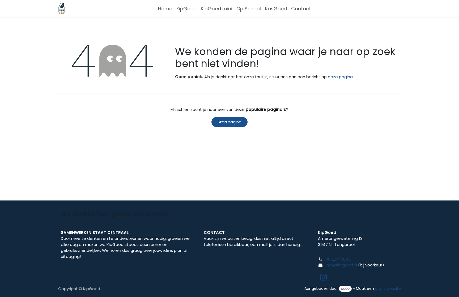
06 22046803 (338, 259)
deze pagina (340, 77)
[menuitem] (165, 8)
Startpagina (229, 122)
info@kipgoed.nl (341, 265)
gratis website (388, 288)
